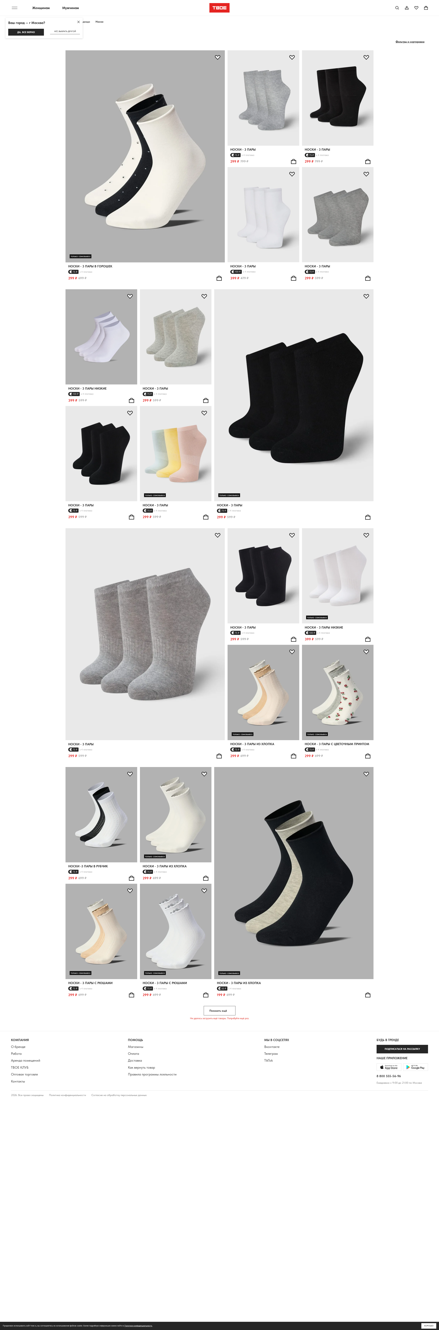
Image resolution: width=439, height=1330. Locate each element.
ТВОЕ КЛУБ (19, 1067)
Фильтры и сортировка (410, 41)
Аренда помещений (25, 1060)
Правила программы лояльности (152, 1074)
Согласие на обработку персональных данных (119, 1095)
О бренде (18, 1047)
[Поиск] (397, 8)
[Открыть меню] (14, 7)
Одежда (85, 21)
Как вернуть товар (141, 1067)
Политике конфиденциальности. (138, 1326)
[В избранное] (218, 57)
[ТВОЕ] (219, 8)
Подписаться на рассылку (402, 1049)
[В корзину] (219, 278)
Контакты (18, 1081)
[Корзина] (426, 8)
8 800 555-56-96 (389, 1076)
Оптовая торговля (24, 1074)
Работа (16, 1054)
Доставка (135, 1060)
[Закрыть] (78, 22)
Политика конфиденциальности (67, 1095)
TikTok (268, 1060)
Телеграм (271, 1054)
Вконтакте (272, 1047)
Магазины (135, 1047)
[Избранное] (416, 8)
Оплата (133, 1054)
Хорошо (429, 1326)
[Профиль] (407, 8)
